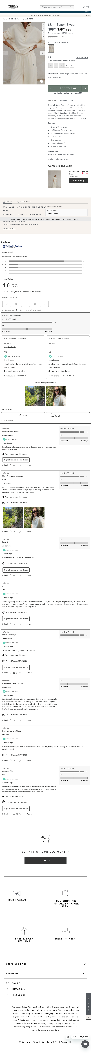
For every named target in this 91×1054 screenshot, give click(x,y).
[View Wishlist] (83, 7)
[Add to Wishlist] (84, 88)
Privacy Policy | (39, 1042)
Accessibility (66, 1042)
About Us (12, 973)
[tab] (51, 56)
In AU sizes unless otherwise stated (61, 60)
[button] (51, 48)
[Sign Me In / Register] (79, 7)
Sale (21, 19)
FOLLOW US (13, 983)
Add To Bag (68, 88)
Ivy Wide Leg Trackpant (75, 171)
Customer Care (16, 964)
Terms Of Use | (53, 1042)
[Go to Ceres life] (11, 9)
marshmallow (64, 42)
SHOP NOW (13, 19)
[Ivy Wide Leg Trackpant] (54, 180)
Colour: (53, 42)
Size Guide (81, 57)
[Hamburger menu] (3, 7)
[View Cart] (87, 7)
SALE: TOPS (28, 19)
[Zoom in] (41, 81)
